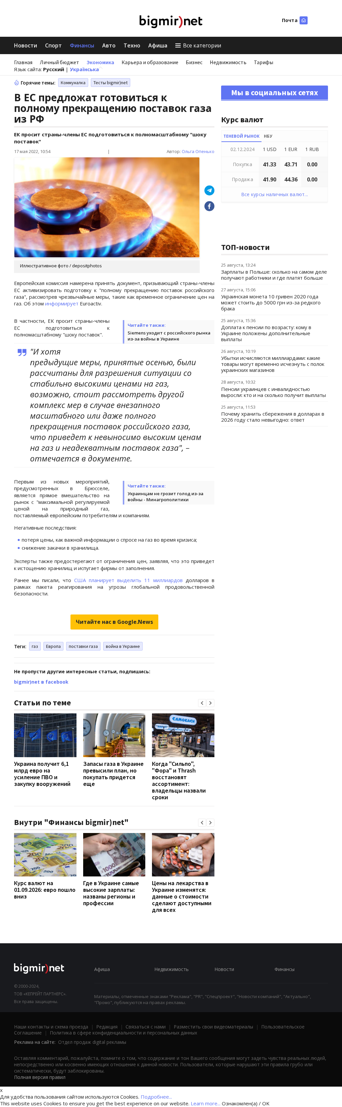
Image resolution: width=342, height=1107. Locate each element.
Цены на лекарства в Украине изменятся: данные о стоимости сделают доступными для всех (181, 896)
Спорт (53, 45)
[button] (202, 703)
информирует (61, 303)
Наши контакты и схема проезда (51, 1026)
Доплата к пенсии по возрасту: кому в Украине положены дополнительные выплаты (266, 333)
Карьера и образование (150, 62)
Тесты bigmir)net (111, 83)
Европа (53, 646)
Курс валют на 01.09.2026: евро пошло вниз (44, 889)
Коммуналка (73, 83)
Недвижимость (228, 62)
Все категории (202, 45)
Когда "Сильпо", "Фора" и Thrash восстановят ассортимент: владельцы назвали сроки (179, 780)
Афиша (157, 45)
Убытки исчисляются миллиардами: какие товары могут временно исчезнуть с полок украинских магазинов (272, 364)
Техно (132, 45)
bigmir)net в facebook (41, 682)
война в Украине (123, 646)
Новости (25, 45)
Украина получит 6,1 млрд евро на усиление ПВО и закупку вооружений (42, 774)
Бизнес (194, 62)
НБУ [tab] (268, 136)
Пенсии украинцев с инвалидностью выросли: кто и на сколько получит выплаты (273, 392)
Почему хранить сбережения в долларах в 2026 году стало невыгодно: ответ (272, 416)
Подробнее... (156, 1096)
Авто (109, 45)
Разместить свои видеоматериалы (213, 1026)
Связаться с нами (146, 1026)
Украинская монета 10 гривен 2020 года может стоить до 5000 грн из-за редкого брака (271, 302)
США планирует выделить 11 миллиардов (128, 580)
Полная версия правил (39, 1077)
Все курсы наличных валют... (274, 194)
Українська (84, 69)
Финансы (82, 45)
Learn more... (205, 1103)
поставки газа (83, 646)
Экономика (100, 62)
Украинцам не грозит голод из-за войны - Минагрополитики (165, 497)
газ (35, 646)
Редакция (107, 1026)
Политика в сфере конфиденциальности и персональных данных (123, 1032)
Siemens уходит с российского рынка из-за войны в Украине (169, 336)
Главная (23, 62)
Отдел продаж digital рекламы (92, 1042)
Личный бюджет (59, 62)
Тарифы (263, 62)
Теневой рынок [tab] (241, 136)
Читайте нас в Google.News (114, 622)
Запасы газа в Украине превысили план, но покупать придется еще (113, 774)
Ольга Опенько (198, 151)
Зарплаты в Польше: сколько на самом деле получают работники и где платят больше (274, 274)
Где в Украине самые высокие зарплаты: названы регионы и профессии (111, 893)
